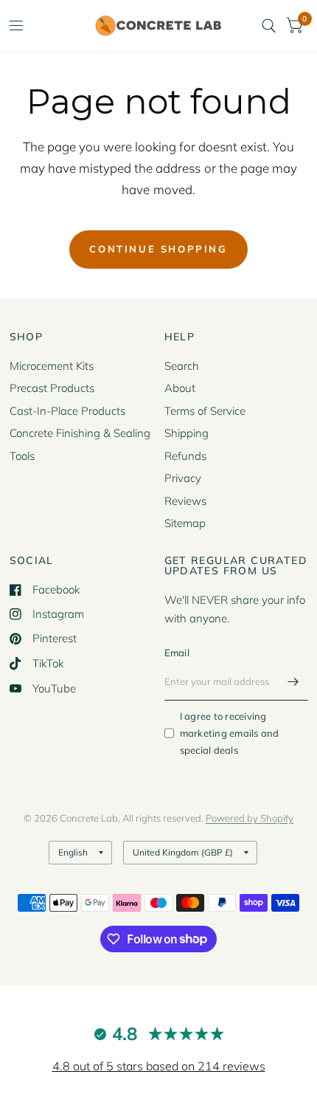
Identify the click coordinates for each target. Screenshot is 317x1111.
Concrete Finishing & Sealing (80, 433)
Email (176, 652)
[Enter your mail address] (293, 681)
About (179, 388)
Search (181, 366)
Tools (22, 456)
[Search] (269, 26)
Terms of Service (204, 411)
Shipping (186, 433)
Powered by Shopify (249, 818)
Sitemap (185, 523)
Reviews (185, 501)
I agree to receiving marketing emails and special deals (229, 733)
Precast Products (52, 388)
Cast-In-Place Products (67, 411)
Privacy (182, 478)
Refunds (185, 456)
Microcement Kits (52, 366)
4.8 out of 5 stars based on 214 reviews (158, 1066)
